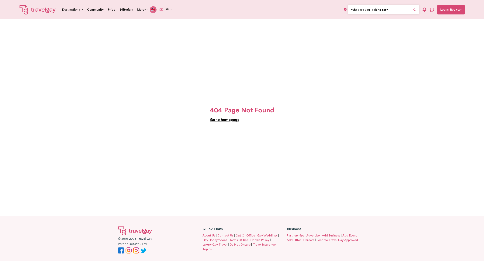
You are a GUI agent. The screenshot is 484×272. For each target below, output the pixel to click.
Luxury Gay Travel (214, 244)
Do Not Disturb (240, 244)
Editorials (126, 9)
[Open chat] (432, 9)
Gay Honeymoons (214, 240)
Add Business (331, 235)
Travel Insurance (264, 244)
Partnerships (295, 235)
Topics (207, 249)
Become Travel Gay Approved (337, 240)
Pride (111, 9)
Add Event (349, 235)
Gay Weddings (267, 235)
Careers (308, 240)
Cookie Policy (259, 240)
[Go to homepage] (37, 10)
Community (95, 9)
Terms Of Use (238, 240)
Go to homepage (224, 120)
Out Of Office (245, 235)
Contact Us (225, 235)
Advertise (313, 235)
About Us (208, 235)
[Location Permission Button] (345, 10)
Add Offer (294, 240)
